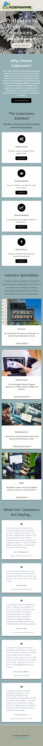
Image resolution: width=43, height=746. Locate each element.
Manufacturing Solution (21, 446)
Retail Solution (21, 497)
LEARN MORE (21, 158)
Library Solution (21, 343)
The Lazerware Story (21, 100)
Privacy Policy (22, 738)
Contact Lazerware (21, 45)
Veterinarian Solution (21, 396)
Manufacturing (21, 432)
